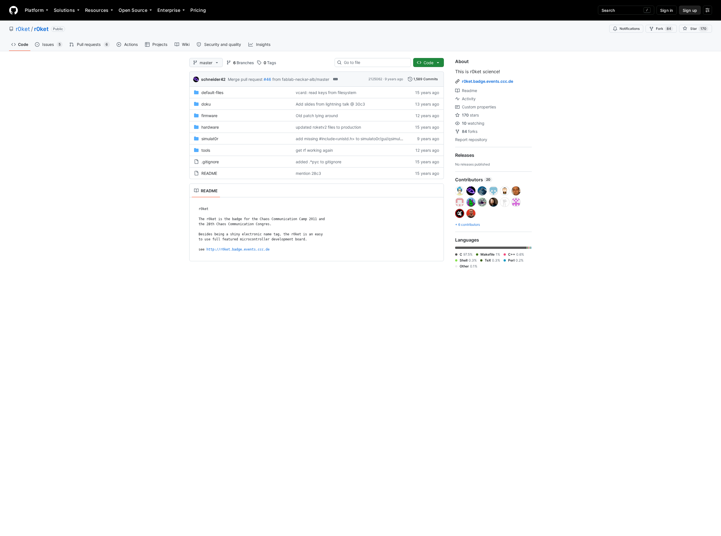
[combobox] (375, 62)
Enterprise (168, 10)
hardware (210, 127)
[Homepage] (13, 10)
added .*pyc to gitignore (318, 161)
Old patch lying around (317, 115)
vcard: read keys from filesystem (326, 92)
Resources (96, 10)
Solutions (64, 10)
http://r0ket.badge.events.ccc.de (238, 249)
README (209, 173)
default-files (212, 92)
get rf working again (314, 150)
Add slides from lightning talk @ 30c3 (330, 104)
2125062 (375, 79)
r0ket (23, 29)
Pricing (198, 10)
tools (205, 150)
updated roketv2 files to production (328, 127)
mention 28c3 (308, 173)
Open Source (133, 10)
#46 (267, 79)
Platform (34, 10)
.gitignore (210, 161)
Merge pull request (245, 79)
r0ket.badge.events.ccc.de (487, 81)
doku (206, 104)
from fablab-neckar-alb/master (300, 79)
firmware (209, 115)
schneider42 (213, 79)
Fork (663, 28)
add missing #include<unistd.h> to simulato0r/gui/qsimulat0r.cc (354, 138)
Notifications (630, 28)
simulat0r (209, 138)
